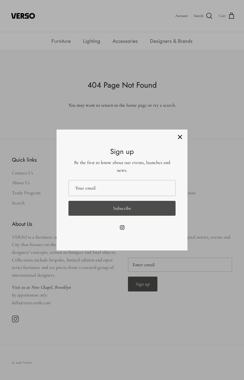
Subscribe (122, 208)
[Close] (180, 137)
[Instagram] (122, 227)
